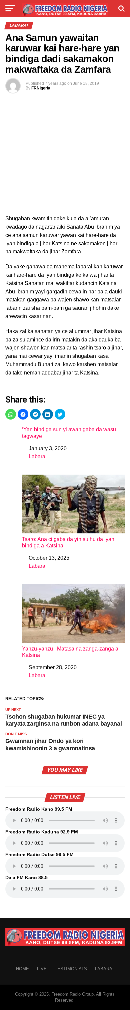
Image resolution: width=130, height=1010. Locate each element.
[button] (10, 414)
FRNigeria (40, 88)
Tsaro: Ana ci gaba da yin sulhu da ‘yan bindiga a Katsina (68, 542)
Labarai (38, 456)
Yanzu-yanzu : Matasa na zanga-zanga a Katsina (70, 652)
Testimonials (71, 968)
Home (22, 968)
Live (42, 968)
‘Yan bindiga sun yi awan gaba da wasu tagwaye (69, 433)
